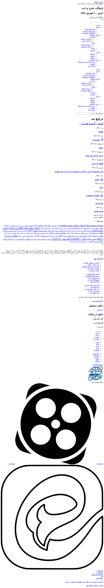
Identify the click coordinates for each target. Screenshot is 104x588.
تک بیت (51, 228)
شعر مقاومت (42, 236)
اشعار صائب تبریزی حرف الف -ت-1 (18, 226)
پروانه (101, 148)
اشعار (93, 43)
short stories (94, 225)
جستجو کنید (99, 113)
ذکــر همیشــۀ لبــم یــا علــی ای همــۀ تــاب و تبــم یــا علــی (78, 171)
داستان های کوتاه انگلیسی (24, 228)
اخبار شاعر (39, 226)
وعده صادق (98, 211)
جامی (43, 228)
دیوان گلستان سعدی (27, 233)
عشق (91, 239)
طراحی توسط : (95, 585)
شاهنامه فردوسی (79, 236)
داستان (92, 48)
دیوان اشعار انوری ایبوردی (75, 231)
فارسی (61, 239)
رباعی (16, 233)
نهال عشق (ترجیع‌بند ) (94, 195)
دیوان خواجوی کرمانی (60, 233)
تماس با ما (91, 66)
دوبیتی (88, 231)
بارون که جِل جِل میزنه (94, 156)
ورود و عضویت (94, 60)
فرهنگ (48, 239)
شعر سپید (64, 236)
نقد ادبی (14, 239)
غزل (78, 239)
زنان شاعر (8, 233)
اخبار (97, 27)
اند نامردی (99, 203)
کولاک (100, 132)
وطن (87, 241)
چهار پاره (73, 241)
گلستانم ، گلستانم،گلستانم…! (91, 124)
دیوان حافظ (94, 233)
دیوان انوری (22, 231)
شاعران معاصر (86, 39)
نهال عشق (99, 179)
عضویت (92, 64)
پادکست (80, 241)
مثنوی (25, 239)
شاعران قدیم (86, 41)
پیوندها (93, 58)
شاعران (92, 37)
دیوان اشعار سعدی (59, 231)
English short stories (72, 225)
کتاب (97, 52)
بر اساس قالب (86, 45)
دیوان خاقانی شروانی (79, 233)
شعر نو (32, 236)
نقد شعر (94, 242)
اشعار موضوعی (85, 46)
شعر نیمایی (23, 236)
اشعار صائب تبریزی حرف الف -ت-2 (89, 228)
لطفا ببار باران (97, 164)
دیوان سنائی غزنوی (40, 233)
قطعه (33, 239)
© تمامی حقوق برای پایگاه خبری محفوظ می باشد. (84, 582)
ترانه (101, 187)
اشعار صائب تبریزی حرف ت (64, 228)
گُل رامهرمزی (97, 140)
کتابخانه (92, 54)
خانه (97, 25)
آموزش (92, 50)
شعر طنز (53, 236)
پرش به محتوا (98, 2)
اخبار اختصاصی (90, 29)
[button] (98, 217)
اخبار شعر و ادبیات (89, 31)
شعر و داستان (94, 35)
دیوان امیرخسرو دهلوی (39, 231)
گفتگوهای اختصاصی (88, 33)
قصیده (41, 239)
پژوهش (92, 56)
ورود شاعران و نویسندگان (86, 62)
